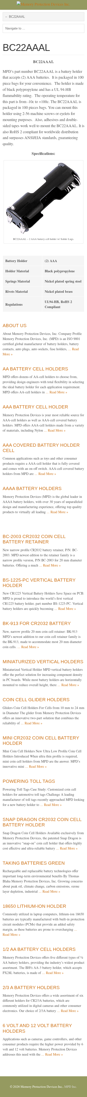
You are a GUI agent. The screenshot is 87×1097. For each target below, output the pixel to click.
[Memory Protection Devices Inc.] (43, 4)
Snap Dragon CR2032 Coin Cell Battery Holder (42, 822)
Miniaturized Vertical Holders (43, 661)
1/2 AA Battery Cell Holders (39, 949)
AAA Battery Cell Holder (35, 406)
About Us (15, 325)
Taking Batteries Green (34, 863)
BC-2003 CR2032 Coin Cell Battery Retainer (34, 539)
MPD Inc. (70, 1086)
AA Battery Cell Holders (35, 368)
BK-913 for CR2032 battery (37, 623)
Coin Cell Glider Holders (36, 699)
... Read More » (56, 392)
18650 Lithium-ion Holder (34, 906)
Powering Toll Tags (29, 781)
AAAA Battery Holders (32, 488)
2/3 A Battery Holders (31, 987)
